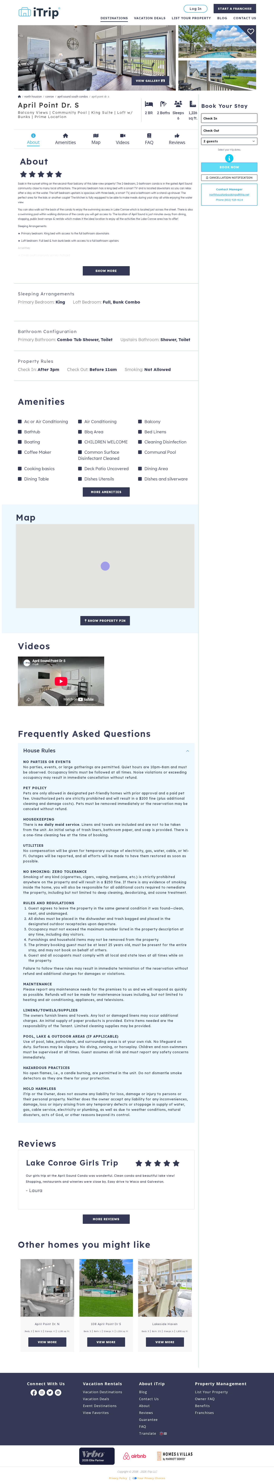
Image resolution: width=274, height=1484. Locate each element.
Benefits (202, 1405)
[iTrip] (39, 12)
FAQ (142, 1426)
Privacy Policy (118, 1478)
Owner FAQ (205, 1399)
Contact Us (149, 1399)
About (144, 1405)
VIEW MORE (47, 1342)
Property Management (221, 1383)
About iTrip (152, 1383)
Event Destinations (100, 1405)
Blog (222, 18)
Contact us (244, 18)
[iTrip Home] (19, 96)
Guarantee (148, 1419)
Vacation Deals (150, 18)
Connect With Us (46, 1383)
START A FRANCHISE (235, 9)
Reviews (146, 1412)
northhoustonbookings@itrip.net (229, 194)
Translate (149, 1433)
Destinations (114, 18)
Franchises (204, 1412)
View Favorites (96, 1412)
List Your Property (191, 18)
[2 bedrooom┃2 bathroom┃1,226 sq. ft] (97, 57)
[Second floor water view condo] (217, 75)
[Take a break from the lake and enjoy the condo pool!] (217, 41)
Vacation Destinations (102, 1392)
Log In (195, 9)
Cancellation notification (231, 177)
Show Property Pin (106, 621)
